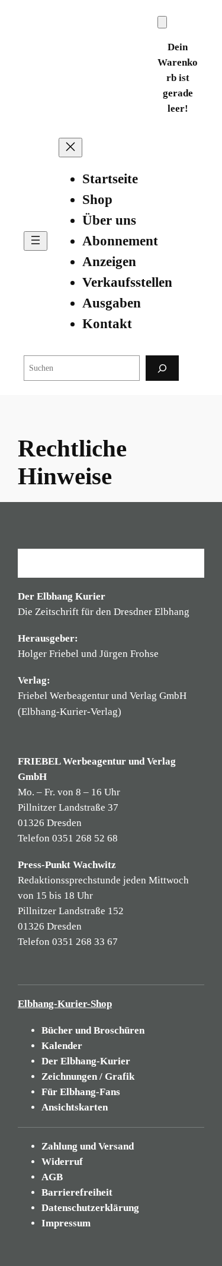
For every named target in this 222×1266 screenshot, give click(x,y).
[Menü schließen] (70, 147)
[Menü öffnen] (35, 241)
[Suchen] (162, 368)
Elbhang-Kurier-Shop (65, 1003)
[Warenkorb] (162, 22)
